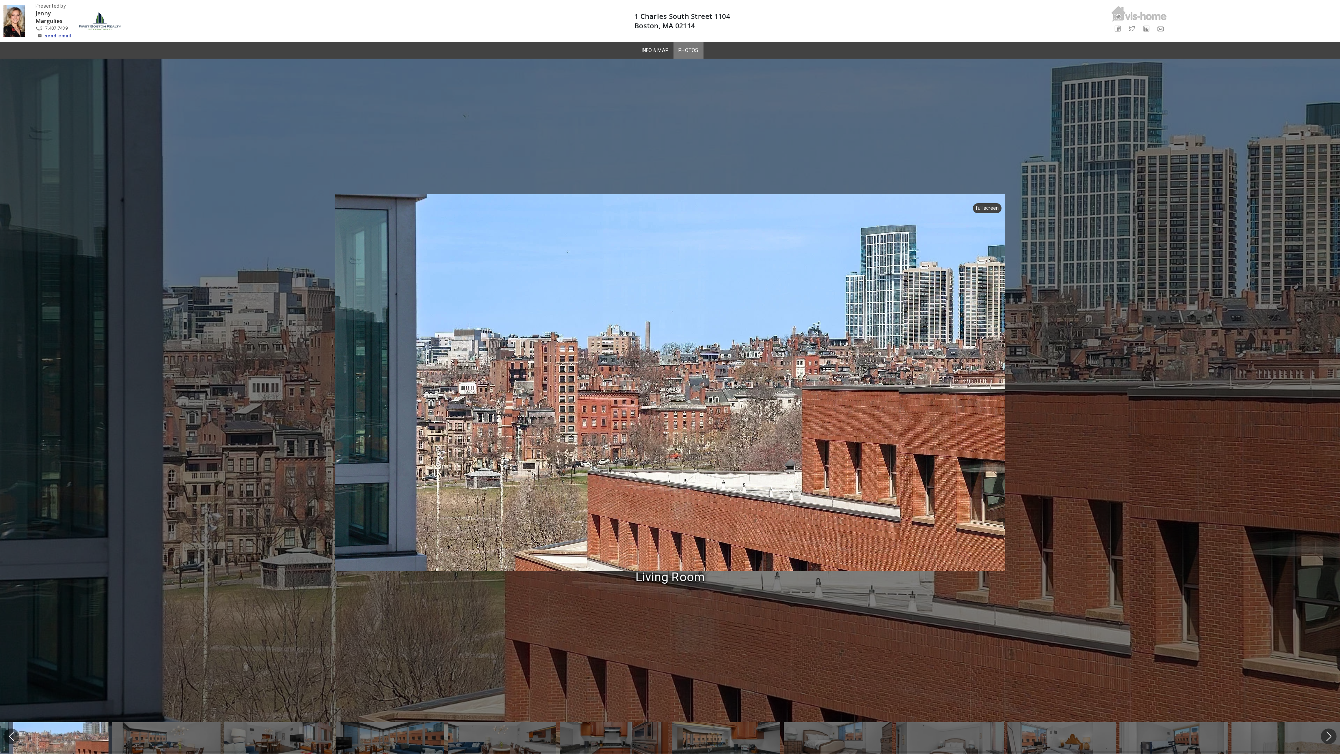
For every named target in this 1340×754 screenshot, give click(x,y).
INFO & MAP (655, 50)
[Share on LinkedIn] (1146, 28)
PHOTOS (688, 50)
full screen (987, 208)
